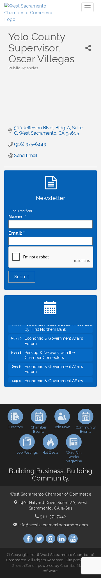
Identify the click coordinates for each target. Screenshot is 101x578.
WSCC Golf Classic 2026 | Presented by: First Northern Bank (58, 325)
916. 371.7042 (52, 516)
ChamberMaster (74, 565)
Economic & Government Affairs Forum (54, 339)
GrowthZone (23, 565)
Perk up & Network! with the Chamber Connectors (50, 353)
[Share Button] (88, 48)
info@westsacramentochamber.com (52, 525)
